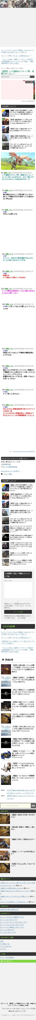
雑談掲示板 (7, 464)
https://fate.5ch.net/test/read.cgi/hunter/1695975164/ (24, 451)
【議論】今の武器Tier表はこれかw (11, 888)
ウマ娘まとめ (5, 944)
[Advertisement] (18, 26)
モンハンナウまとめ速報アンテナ (12, 917)
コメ (32, 77)
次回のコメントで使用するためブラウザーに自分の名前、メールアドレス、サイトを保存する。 (17, 606)
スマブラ (3, 949)
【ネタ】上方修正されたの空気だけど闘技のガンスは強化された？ (23, 716)
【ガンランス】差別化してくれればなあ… (13, 902)
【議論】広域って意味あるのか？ (23, 839)
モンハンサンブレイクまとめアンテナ (13, 922)
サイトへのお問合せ (7, 957)
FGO (1, 941)
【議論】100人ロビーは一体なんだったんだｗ (14, 891)
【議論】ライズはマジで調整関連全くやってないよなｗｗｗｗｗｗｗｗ (23, 778)
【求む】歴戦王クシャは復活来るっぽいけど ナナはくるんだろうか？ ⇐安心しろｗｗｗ (23, 692)
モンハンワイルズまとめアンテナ (12, 925)
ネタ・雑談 (8, 474)
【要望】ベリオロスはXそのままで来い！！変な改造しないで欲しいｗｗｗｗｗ (23, 766)
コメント (8, 581)
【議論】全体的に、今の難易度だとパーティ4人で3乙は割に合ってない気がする (23, 680)
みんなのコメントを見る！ (10, 471)
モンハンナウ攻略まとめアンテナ (12, 927)
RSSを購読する (7, 961)
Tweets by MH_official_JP (9, 909)
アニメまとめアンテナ (8, 932)
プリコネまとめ (5, 946)
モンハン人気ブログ (7, 930)
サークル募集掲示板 (10, 467)
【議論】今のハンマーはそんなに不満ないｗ (14, 896)
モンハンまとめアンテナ (9, 920)
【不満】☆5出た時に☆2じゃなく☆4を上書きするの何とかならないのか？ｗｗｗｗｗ (23, 729)
